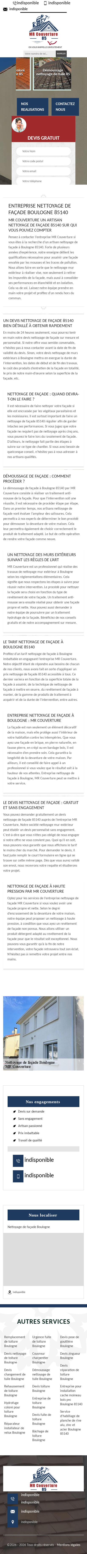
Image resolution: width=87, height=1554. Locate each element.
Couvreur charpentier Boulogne (40, 1358)
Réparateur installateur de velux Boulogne (14, 1428)
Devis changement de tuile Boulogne (15, 1375)
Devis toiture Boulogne (41, 1389)
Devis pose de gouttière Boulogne (69, 1342)
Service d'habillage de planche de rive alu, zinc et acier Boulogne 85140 (70, 1423)
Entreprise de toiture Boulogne (41, 1403)
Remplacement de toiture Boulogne (14, 1342)
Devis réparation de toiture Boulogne (69, 1372)
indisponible (28, 3)
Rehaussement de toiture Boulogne (14, 1391)
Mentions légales (68, 1545)
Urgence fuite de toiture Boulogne (41, 1342)
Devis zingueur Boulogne (70, 1356)
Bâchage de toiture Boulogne (40, 1436)
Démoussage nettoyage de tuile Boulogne (42, 1375)
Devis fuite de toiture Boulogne (41, 1419)
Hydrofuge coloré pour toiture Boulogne (12, 1409)
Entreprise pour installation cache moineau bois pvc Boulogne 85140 (71, 1395)
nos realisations (32, 107)
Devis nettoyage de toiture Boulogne (15, 1358)
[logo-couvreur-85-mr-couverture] (43, 26)
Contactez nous (65, 107)
